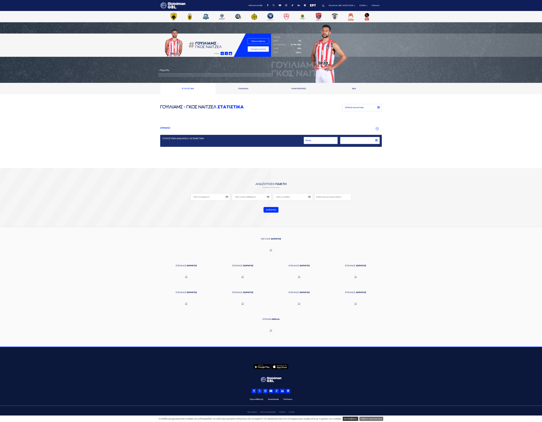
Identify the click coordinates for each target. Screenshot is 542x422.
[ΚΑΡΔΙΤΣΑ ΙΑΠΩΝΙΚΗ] (222, 17)
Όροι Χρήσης (252, 412)
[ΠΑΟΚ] (335, 17)
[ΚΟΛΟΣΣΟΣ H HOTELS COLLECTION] (238, 17)
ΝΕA (354, 88)
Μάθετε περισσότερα (371, 419)
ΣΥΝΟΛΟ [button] (165, 128)
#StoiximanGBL (256, 5)
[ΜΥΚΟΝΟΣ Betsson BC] (270, 17)
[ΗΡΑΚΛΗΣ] (206, 17)
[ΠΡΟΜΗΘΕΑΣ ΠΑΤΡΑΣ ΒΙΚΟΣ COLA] (367, 17)
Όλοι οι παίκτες (258, 41)
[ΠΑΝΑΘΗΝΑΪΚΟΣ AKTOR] (302, 17)
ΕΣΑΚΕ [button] (362, 5)
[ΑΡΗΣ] (190, 17)
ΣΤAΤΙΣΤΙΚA (188, 88)
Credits (292, 412)
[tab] (271, 128)
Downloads (273, 399)
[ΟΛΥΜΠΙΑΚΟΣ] (286, 17)
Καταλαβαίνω (350, 419)
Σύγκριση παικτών (258, 49)
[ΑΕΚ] (174, 17)
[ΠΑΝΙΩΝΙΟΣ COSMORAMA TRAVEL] (318, 17)
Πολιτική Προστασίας (268, 412)
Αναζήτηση (271, 210)
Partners (376, 5)
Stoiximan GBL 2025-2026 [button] (341, 5)
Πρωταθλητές (256, 399)
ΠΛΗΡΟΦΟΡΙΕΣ (298, 88)
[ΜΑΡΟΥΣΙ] (254, 17)
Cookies (282, 412)
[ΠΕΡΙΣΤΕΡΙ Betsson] (351, 17)
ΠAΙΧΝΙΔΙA (243, 88)
